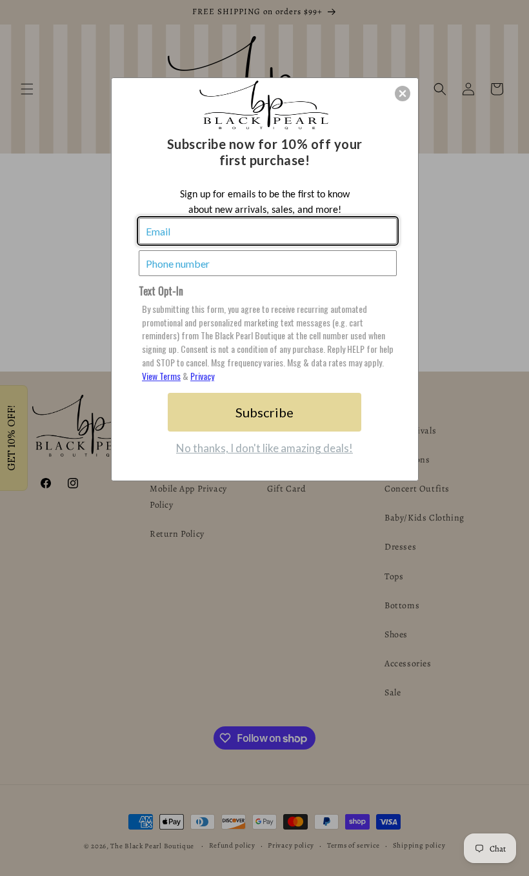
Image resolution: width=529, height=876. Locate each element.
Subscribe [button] (264, 412)
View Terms (161, 376)
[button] (402, 93)
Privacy (202, 376)
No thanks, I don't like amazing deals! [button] (264, 448)
